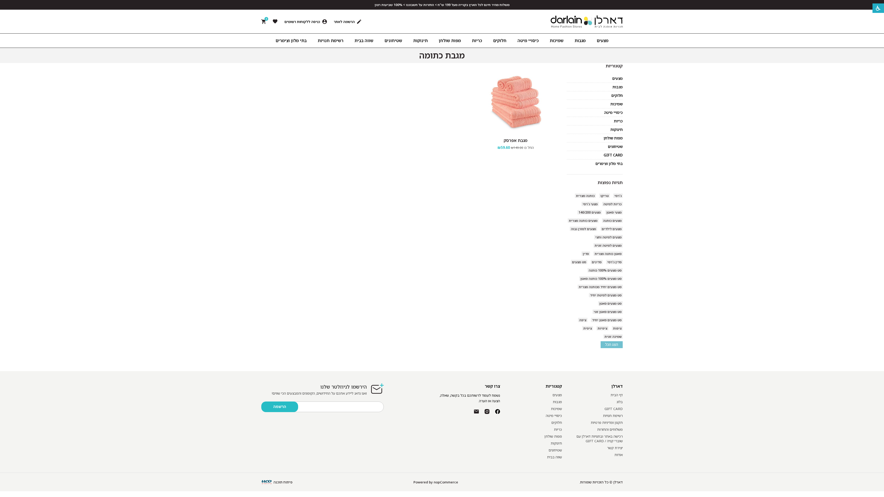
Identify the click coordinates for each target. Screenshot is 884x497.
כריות (618, 121)
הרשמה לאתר (344, 21)
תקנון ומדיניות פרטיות (607, 422)
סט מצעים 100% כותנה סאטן (601, 278)
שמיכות (617, 104)
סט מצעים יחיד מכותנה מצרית (600, 287)
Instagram (487, 411)
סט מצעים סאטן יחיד (607, 320)
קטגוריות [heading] (614, 66)
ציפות (617, 328)
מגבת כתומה (442, 55)
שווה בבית (554, 457)
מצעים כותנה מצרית (583, 220)
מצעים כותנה (612, 220)
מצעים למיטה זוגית (608, 245)
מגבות (618, 87)
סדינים (597, 262)
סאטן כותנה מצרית (608, 253)
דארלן (617, 386)
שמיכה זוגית (613, 336)
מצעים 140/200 (590, 212)
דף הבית (617, 395)
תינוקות (617, 129)
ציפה (582, 320)
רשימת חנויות (613, 415)
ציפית (587, 328)
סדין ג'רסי (614, 262)
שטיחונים (615, 146)
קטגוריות (554, 386)
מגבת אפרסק (515, 140)
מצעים (617, 78)
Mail (476, 411)
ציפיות (602, 328)
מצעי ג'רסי (590, 204)
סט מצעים (579, 262)
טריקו (604, 196)
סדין (586, 253)
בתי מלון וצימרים (609, 163)
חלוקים (617, 95)
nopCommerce (446, 482)
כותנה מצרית (585, 196)
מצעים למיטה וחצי (608, 237)
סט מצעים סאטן (610, 303)
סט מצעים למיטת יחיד (606, 295)
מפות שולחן (613, 138)
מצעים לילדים (612, 229)
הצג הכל (611, 345)
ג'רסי (618, 196)
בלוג (619, 401)
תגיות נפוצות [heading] (610, 182)
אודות (618, 454)
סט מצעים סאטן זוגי (608, 311)
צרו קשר (492, 386)
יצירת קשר (615, 447)
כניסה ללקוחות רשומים (302, 21)
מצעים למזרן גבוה (583, 229)
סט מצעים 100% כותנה (605, 270)
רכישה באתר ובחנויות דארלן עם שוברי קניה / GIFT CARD (599, 438)
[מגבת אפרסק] (516, 102)
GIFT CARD (613, 155)
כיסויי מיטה (613, 112)
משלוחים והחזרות (610, 429)
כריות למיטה (612, 204)
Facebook (497, 411)
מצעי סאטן (614, 212)
